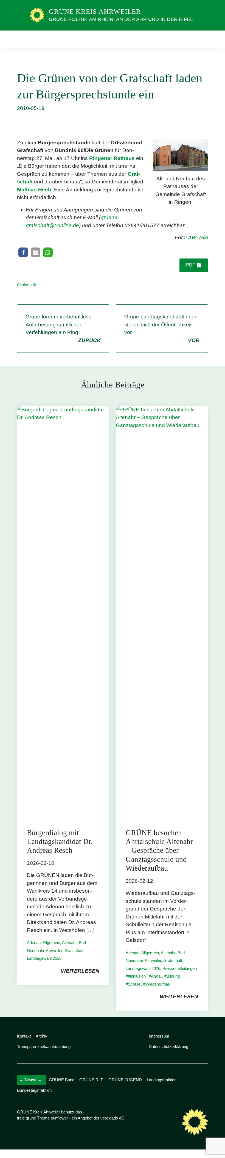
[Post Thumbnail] (63, 612)
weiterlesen (80, 971)
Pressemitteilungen (179, 968)
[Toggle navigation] (202, 39)
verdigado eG (112, 1118)
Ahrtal (156, 976)
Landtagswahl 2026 (44, 958)
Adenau (34, 942)
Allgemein (51, 942)
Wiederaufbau (157, 984)
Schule (134, 984)
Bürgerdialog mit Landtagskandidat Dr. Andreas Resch (60, 842)
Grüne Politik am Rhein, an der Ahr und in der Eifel (121, 19)
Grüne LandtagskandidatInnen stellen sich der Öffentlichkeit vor (161, 328)
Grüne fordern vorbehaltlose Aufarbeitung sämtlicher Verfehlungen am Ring (63, 328)
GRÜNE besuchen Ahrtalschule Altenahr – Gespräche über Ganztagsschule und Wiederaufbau (159, 851)
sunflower (59, 1118)
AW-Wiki (198, 237)
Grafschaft (26, 284)
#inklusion (137, 976)
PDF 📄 (194, 265)
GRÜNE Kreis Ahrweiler (95, 11)
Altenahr (69, 942)
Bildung (173, 976)
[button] (23, 252)
